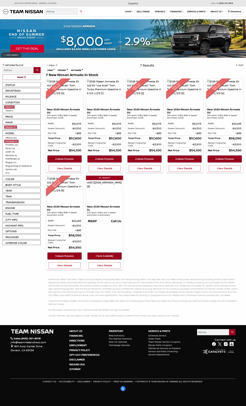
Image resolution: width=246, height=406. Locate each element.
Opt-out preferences (84, 354)
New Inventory (116, 335)
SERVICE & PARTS (159, 331)
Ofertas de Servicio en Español (164, 348)
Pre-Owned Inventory (120, 338)
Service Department (158, 354)
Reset (20, 77)
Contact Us (49, 381)
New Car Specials (118, 341)
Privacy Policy (102, 381)
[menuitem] (22, 107)
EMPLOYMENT (78, 345)
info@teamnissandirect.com (28, 342)
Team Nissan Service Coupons (164, 341)
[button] (128, 11)
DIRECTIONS (77, 340)
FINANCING (76, 335)
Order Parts (154, 338)
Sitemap (75, 369)
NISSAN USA (77, 364)
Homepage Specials (119, 345)
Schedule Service (157, 335)
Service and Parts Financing (163, 351)
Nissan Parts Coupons (160, 345)
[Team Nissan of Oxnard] (23, 11)
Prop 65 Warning (123, 381)
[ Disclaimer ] (11, 55)
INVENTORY (116, 331)
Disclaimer (77, 359)
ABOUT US (75, 331)
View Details (64, 168)
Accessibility (66, 381)
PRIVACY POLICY (79, 350)
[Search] (81, 11)
